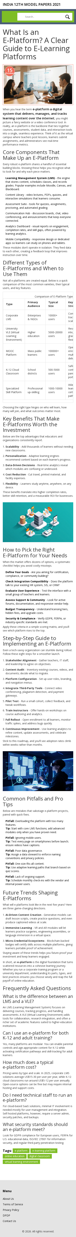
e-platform (21, 1150)
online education (15, 1156)
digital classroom (40, 1156)
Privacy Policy (11, 1210)
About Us (8, 1198)
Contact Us (9, 1221)
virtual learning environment (21, 1161)
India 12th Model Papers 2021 (32, 4)
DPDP (6, 1215)
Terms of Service (13, 1204)
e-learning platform (43, 1150)
